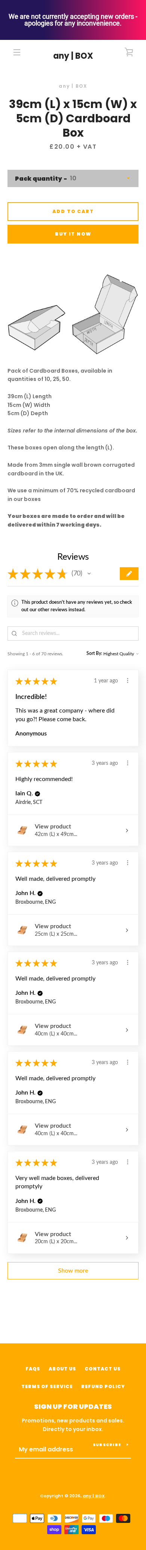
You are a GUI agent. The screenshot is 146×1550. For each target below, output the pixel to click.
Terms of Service (47, 1386)
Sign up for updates (73, 1406)
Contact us (103, 1369)
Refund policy (103, 1386)
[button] (89, 573)
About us (62, 1369)
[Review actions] (127, 680)
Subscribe (107, 1445)
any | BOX (73, 56)
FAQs (32, 1369)
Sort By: (94, 653)
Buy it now (73, 234)
